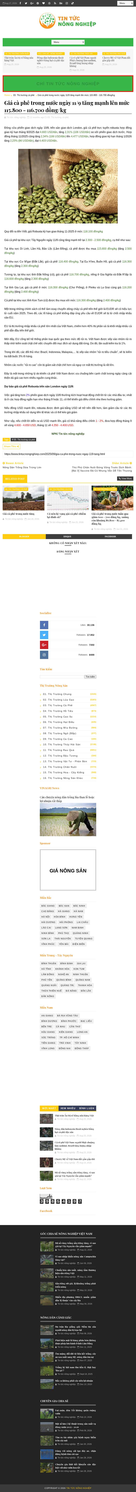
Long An (82, 1032)
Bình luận (86, 1108)
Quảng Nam (83, 980)
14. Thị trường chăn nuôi (17, 53)
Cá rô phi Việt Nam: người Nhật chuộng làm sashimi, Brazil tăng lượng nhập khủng (83, 62)
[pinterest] (37, 3)
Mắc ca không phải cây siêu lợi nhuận (74, 1380)
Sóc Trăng (48, 1037)
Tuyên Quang (84, 939)
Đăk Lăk (86, 991)
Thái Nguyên (63, 939)
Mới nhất (49, 1108)
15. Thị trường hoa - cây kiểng (63, 772)
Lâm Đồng (47, 974)
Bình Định (66, 963)
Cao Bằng (47, 911)
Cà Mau (60, 1026)
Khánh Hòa (62, 969)
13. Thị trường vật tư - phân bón (65, 761)
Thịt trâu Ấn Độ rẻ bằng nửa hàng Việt (18, 59)
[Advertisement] (68, 1079)
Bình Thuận (48, 963)
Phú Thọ (63, 933)
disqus (67, 536)
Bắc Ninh (79, 906)
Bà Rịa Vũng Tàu (67, 1016)
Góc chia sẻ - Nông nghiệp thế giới (50, 54)
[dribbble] (49, 3)
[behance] (60, 3)
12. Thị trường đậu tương (60, 755)
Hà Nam (78, 911)
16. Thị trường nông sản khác (63, 778)
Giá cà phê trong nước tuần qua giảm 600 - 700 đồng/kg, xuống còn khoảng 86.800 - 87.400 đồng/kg (110, 518)
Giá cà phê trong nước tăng (18, 513)
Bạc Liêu (86, 1021)
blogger (24, 536)
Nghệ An (63, 974)
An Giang (47, 1016)
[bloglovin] (43, 3)
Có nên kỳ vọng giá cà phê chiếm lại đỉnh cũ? (66, 515)
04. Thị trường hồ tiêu (58, 711)
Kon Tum (79, 969)
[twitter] (26, 3)
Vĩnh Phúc (48, 944)
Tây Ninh (80, 1043)
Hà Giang (64, 911)
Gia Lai (81, 963)
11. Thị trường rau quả (114, 53)
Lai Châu (82, 922)
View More (127, 478)
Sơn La (45, 939)
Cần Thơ (74, 1026)
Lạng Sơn (61, 928)
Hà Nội (45, 917)
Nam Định (78, 928)
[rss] (55, 3)
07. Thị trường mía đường (60, 727)
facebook (110, 536)
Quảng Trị (67, 985)
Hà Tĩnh (46, 969)
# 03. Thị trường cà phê (23, 439)
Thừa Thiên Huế (51, 991)
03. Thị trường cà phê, (58, 117)
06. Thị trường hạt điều (58, 722)
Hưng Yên (75, 917)
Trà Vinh (65, 1043)
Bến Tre (46, 1026)
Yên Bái (64, 944)
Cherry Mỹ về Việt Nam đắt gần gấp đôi (116, 59)
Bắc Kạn (64, 906)
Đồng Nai (65, 1048)
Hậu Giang (48, 1032)
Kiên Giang (66, 1032)
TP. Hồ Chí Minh (69, 1037)
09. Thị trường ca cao (58, 739)
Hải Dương (48, 922)
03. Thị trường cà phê (23, 95)
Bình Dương (49, 1021)
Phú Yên (46, 980)
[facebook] (20, 3)
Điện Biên (79, 944)
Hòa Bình (59, 917)
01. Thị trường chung (57, 694)
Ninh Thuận (80, 974)
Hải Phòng (66, 922)
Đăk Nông (47, 996)
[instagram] (66, 3)
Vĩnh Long (48, 1048)
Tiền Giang (48, 1043)
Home (7, 95)
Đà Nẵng (71, 991)
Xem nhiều (68, 1108)
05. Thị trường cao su (58, 716)
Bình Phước (69, 1021)
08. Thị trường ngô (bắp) (59, 733)
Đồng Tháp (82, 1048)
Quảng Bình (63, 980)
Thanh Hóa (85, 985)
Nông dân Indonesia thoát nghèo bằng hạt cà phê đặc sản (50, 60)
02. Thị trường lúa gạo (58, 699)
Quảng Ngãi (49, 985)
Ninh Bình (47, 933)
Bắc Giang (48, 906)
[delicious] (72, 3)
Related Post (15, 478)
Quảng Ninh (80, 933)
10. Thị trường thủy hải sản (82, 54)
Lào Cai (46, 928)
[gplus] (31, 3)
